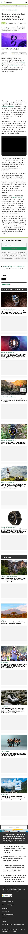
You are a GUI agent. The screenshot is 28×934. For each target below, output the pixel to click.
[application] (14, 144)
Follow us (16, 53)
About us (4, 921)
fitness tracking (17, 197)
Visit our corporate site (13, 891)
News (3, 23)
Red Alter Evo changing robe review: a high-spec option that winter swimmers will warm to (15, 858)
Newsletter (23, 53)
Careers (4, 918)
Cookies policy (5, 911)
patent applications (7, 107)
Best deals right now (15, 6)
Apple (3, 279)
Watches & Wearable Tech (11, 10)
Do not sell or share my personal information (13, 924)
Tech (3, 10)
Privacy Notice (21, 254)
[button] (2, 2)
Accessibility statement (7, 914)
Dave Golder (11, 23)
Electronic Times (15, 66)
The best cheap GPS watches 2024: (13, 266)
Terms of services (19, 252)
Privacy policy (5, 908)
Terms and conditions (7, 901)
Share (5, 53)
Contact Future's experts (8, 905)
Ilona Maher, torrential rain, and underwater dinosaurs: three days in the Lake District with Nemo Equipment (14, 849)
